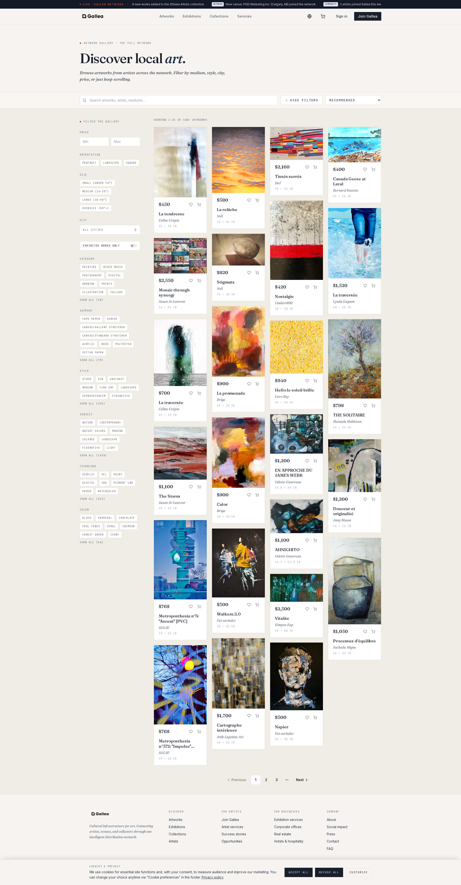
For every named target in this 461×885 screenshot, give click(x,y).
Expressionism (93, 395)
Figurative (121, 395)
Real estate (282, 834)
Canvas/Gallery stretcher (103, 327)
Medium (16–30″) (95, 191)
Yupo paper (91, 318)
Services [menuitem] (244, 16)
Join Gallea (367, 16)
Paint (118, 474)
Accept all (299, 872)
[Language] (309, 16)
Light (111, 447)
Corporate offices (288, 827)
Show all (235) (92, 403)
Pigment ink (123, 482)
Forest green (93, 534)
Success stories (234, 834)
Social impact (337, 827)
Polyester (123, 344)
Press (331, 834)
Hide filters (304, 100)
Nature (87, 422)
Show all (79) (91, 360)
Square (131, 162)
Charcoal (105, 517)
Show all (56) (91, 542)
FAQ (330, 849)
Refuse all (329, 872)
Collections (177, 834)
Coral (111, 526)
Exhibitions (177, 827)
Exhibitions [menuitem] (192, 16)
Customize (359, 872)
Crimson (128, 526)
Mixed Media (113, 267)
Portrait (89, 162)
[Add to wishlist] (191, 204)
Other (86, 379)
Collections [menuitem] (219, 16)
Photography (92, 275)
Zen (100, 379)
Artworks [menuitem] (166, 16)
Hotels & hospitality (288, 841)
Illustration (93, 292)
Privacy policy (213, 877)
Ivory (114, 534)
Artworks (175, 820)
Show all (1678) (93, 455)
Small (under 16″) (97, 183)
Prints (107, 283)
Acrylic (88, 344)
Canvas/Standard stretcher (104, 335)
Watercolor (107, 491)
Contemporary (110, 422)
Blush (86, 517)
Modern (87, 387)
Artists (173, 841)
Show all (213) (92, 498)
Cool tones (91, 526)
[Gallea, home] (93, 16)
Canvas (112, 318)
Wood (105, 344)
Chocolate (127, 517)
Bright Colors (93, 431)
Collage (116, 292)
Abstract (117, 379)
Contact (333, 841)
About (331, 820)
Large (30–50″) (94, 199)
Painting (89, 267)
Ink (104, 482)
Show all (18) (91, 299)
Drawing (88, 283)
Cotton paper (93, 352)
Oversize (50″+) (95, 208)
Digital (115, 275)
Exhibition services (288, 820)
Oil (104, 474)
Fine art (107, 387)
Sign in (341, 16)
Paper (86, 491)
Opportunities (232, 841)
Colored (88, 439)
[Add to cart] (199, 204)
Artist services (232, 827)
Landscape (111, 162)
